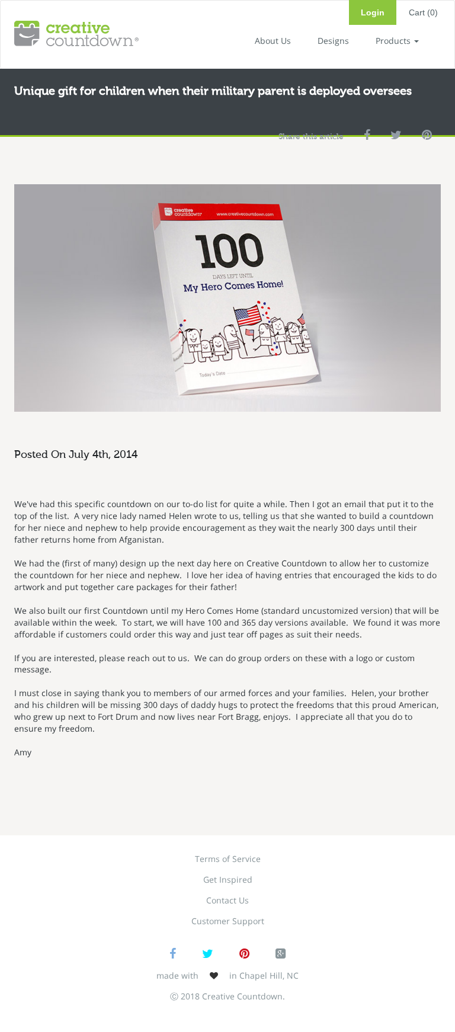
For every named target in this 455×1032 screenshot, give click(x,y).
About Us (273, 40)
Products (394, 40)
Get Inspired (227, 879)
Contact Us (227, 900)
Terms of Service (228, 858)
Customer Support (227, 921)
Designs (333, 40)
